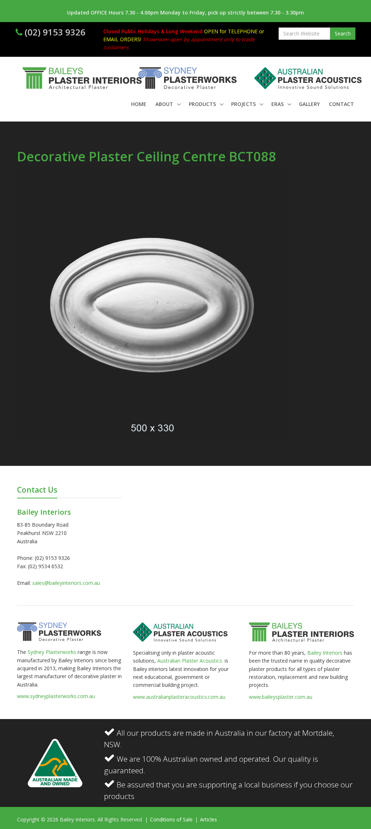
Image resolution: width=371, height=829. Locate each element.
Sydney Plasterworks (53, 652)
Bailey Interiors (324, 652)
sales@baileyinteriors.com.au (66, 582)
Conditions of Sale (172, 819)
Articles (208, 819)
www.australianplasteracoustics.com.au (179, 696)
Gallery (309, 104)
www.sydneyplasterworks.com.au (56, 696)
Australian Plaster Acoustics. (190, 660)
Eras (278, 104)
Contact (341, 104)
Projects (244, 104)
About (165, 104)
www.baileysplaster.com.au (280, 696)
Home (138, 104)
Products (203, 104)
